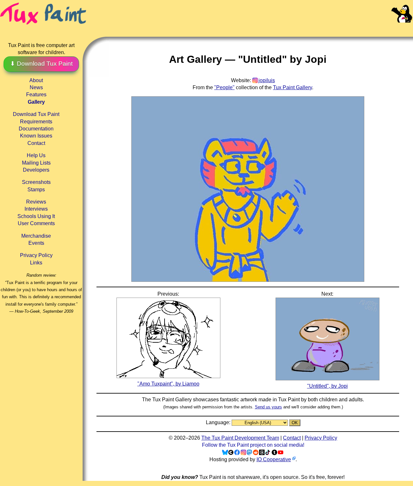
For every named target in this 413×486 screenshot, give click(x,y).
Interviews (36, 209)
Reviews (36, 202)
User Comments (36, 223)
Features (36, 94)
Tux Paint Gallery (292, 87)
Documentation (36, 128)
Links (36, 262)
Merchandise (36, 236)
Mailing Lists (36, 163)
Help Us (36, 155)
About (36, 80)
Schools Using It (36, 216)
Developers (36, 170)
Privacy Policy (36, 255)
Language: (219, 422)
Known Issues (36, 135)
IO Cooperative (274, 459)
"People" (224, 87)
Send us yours (268, 407)
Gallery (36, 102)
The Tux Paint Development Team (240, 438)
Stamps (36, 189)
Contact (36, 143)
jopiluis (266, 80)
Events (36, 243)
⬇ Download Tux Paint (41, 63)
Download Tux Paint (36, 114)
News (36, 87)
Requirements (36, 121)
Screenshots (36, 182)
